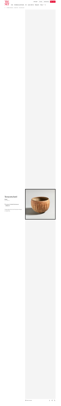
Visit (12, 4)
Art (26, 4)
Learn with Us (31, 4)
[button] (40, 204)
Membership (46, 1)
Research (37, 4)
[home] (5, 7)
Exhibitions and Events (19, 4)
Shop (41, 4)
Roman (6, 199)
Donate (40, 1)
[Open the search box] (45, 5)
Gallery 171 (7, 205)
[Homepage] (7, 3)
